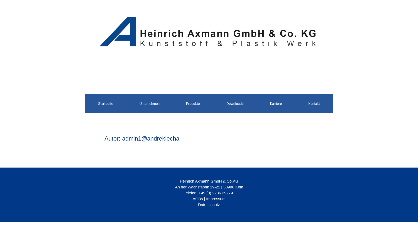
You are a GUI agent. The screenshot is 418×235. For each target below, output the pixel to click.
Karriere (276, 104)
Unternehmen (150, 104)
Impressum (216, 199)
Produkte (193, 104)
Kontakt (314, 104)
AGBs (198, 199)
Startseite (105, 104)
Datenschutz (209, 205)
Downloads (235, 104)
